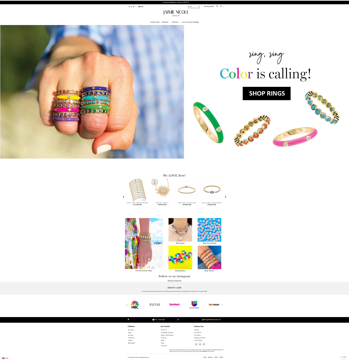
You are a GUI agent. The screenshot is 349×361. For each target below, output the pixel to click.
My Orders (197, 335)
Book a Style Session (167, 335)
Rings (129, 332)
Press (162, 343)
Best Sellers (131, 343)
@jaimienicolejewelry (174, 280)
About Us (164, 345)
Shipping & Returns (200, 338)
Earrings (130, 335)
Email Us (164, 330)
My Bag (196, 330)
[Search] (199, 6)
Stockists (163, 338)
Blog (162, 340)
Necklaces (131, 338)
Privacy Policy (198, 340)
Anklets (130, 340)
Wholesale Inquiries (167, 332)
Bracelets (131, 330)
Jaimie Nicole (135, 357)
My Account (209, 6)
